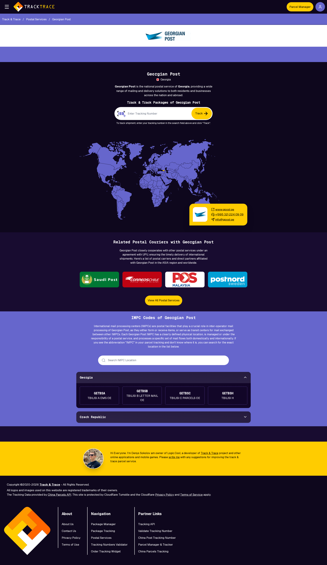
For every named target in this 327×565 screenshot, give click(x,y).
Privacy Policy (164, 494)
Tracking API (146, 524)
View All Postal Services (164, 300)
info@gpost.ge (224, 219)
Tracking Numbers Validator (109, 544)
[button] (7, 7)
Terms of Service (191, 494)
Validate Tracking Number (155, 531)
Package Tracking (103, 531)
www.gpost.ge (224, 209)
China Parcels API (59, 494)
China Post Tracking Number (157, 538)
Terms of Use (70, 544)
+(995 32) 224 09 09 (229, 214)
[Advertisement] (163, 54)
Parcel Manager (300, 7)
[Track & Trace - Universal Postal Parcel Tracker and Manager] (34, 7)
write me (174, 457)
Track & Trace (209, 453)
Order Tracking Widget (106, 551)
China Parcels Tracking (153, 551)
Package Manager (103, 524)
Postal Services (101, 538)
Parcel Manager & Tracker (155, 544)
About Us (68, 524)
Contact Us (69, 531)
